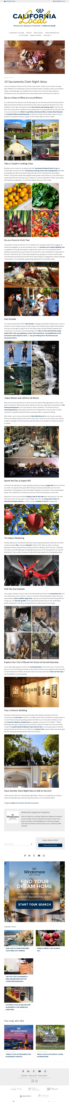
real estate (18, 717)
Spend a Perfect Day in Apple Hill (48, 949)
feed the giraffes (20, 601)
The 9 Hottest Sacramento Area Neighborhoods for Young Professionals (17, 979)
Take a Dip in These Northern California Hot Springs (17, 949)
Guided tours (25, 722)
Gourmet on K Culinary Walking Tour (52, 247)
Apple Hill (50, 485)
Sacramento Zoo (55, 594)
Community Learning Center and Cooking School (41, 171)
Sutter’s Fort (40, 729)
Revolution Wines (41, 112)
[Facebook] (25, 855)
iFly (17, 545)
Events (29, 33)
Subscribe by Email (50, 845)
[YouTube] (39, 855)
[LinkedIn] (29, 855)
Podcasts (47, 35)
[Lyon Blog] (34, 17)
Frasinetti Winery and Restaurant (18, 114)
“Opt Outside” (29, 324)
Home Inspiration (52, 33)
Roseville (29, 545)
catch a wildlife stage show (23, 598)
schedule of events (41, 501)
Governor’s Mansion (14, 722)
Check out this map (56, 672)
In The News (23, 35)
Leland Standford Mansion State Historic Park (26, 727)
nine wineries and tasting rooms (42, 107)
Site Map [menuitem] (24, 1075)
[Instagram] (44, 855)
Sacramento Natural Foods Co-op (46, 168)
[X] (34, 855)
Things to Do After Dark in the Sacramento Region (18, 1055)
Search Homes (35, 35)
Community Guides (16, 33)
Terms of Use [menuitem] (32, 1075)
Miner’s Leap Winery (27, 112)
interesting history (10, 410)
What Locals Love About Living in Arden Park (50, 1055)
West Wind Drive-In (37, 416)
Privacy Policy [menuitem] (42, 1075)
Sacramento (35, 803)
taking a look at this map (35, 496)
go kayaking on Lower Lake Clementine (30, 333)
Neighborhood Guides (17, 803)
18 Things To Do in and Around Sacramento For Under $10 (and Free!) (18, 1007)
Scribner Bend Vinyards (55, 112)
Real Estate (38, 33)
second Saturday (35, 667)
